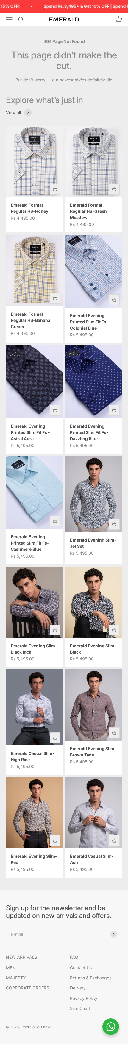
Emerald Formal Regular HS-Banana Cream (30, 320)
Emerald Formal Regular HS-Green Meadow (88, 211)
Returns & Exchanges (90, 977)
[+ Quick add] (55, 189)
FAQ (74, 957)
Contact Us (81, 967)
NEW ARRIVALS (21, 957)
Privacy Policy (83, 998)
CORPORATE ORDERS (27, 987)
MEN (10, 967)
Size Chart (80, 1008)
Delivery (78, 987)
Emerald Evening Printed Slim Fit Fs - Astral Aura (30, 432)
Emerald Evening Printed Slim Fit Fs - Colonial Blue (89, 322)
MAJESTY (16, 977)
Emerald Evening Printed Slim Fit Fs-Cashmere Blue (30, 543)
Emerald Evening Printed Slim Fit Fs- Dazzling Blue (89, 432)
